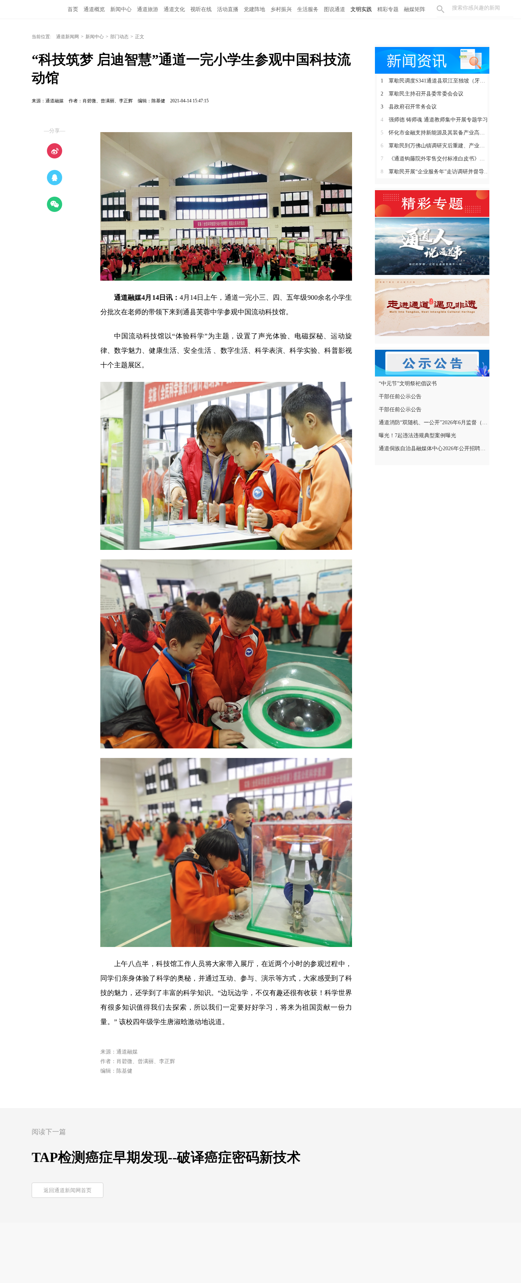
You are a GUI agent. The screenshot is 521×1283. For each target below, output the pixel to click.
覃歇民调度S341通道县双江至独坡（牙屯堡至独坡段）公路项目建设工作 (435, 81)
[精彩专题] (432, 203)
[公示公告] (432, 362)
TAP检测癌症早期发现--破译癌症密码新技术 (166, 1157)
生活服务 (307, 9)
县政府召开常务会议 (409, 107)
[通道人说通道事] (432, 246)
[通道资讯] (432, 59)
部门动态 (119, 36)
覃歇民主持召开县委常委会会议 (422, 94)
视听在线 (201, 9)
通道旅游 (147, 9)
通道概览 (94, 9)
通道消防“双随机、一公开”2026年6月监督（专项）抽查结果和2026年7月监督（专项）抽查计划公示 (433, 422)
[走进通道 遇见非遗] (432, 307)
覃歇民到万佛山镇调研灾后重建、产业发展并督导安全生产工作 (435, 146)
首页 (73, 9)
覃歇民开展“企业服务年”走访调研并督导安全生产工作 (435, 172)
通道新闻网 (67, 36)
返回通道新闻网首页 (67, 1190)
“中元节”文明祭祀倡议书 (408, 383)
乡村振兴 (281, 9)
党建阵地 (254, 9)
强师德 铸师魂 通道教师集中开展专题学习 (434, 120)
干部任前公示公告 (400, 396)
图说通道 (334, 9)
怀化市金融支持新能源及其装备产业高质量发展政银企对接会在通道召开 (435, 133)
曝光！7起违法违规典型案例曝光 (417, 435)
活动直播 (227, 9)
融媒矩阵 (414, 9)
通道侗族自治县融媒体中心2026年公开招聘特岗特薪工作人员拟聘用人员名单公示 (433, 448)
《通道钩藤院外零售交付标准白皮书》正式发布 (435, 159)
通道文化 (174, 9)
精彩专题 (388, 9)
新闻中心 (121, 9)
